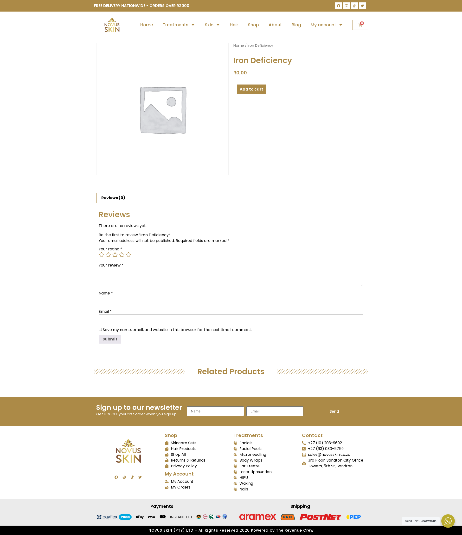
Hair (234, 25)
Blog (296, 25)
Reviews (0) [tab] (113, 198)
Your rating (110, 249)
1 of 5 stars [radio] (101, 255)
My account (323, 25)
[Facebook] (338, 5)
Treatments (175, 25)
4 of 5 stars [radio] (122, 255)
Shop (253, 25)
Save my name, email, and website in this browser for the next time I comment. (177, 330)
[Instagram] (346, 5)
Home (146, 25)
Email (105, 311)
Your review (111, 265)
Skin (209, 25)
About (275, 25)
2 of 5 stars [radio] (108, 255)
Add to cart (251, 89)
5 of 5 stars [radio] (128, 255)
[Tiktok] (354, 5)
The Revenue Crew (295, 530)
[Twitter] (362, 5)
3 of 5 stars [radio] (115, 255)
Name (106, 293)
